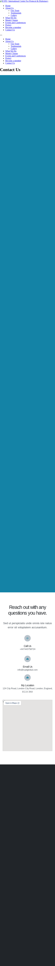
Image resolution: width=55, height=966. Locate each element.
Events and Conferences (15, 22)
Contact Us (10, 30)
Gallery (14, 15)
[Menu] (1, 35)
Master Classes (11, 20)
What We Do (10, 18)
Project (8, 25)
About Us (9, 8)
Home (8, 6)
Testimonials (16, 13)
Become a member (13, 27)
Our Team (15, 10)
